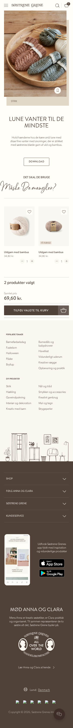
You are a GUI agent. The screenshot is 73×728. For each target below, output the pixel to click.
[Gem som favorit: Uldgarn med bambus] (29, 212)
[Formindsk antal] (22, 261)
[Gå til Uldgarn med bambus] (19, 226)
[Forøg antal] (32, 261)
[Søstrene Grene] (27, 5)
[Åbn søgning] (57, 5)
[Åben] (6, 5)
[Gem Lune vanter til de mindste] (57, 90)
